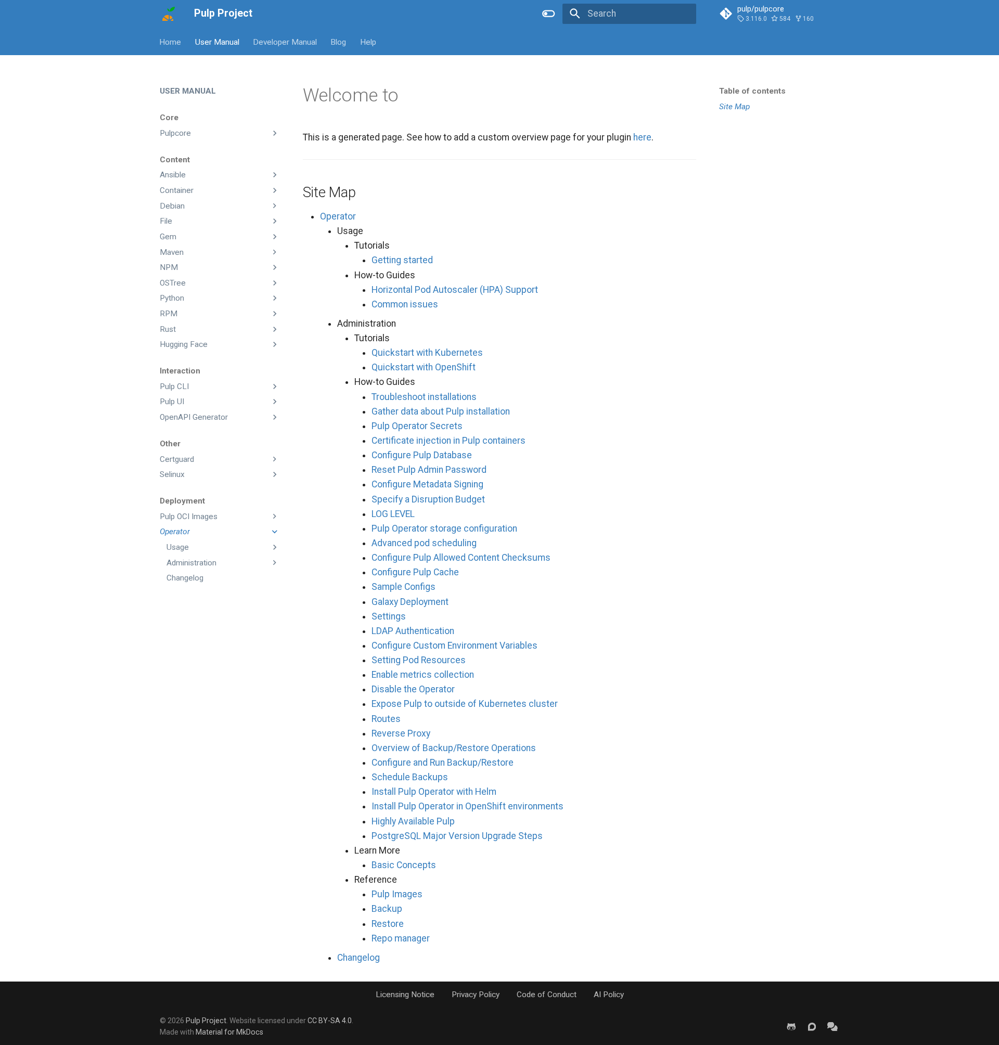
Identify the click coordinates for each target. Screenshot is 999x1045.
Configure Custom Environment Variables (454, 645)
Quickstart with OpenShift (424, 367)
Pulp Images (397, 894)
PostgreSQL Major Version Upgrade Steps (457, 836)
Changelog (358, 957)
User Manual (217, 41)
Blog (339, 41)
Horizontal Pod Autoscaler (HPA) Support (455, 290)
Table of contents (752, 91)
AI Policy (609, 994)
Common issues (405, 304)
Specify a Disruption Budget (428, 499)
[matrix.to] (833, 1026)
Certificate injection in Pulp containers (449, 440)
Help (368, 41)
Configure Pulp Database (422, 455)
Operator (338, 216)
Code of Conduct (547, 994)
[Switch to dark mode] (548, 13)
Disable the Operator (413, 689)
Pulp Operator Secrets (417, 426)
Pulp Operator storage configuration (444, 528)
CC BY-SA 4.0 (330, 1020)
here (642, 137)
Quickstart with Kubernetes (427, 352)
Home (171, 41)
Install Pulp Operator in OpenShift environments (467, 806)
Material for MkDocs (229, 1032)
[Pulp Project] (168, 13)
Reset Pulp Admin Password (429, 470)
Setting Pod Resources (419, 660)
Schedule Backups (410, 777)
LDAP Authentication (413, 631)
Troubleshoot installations (424, 397)
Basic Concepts (404, 865)
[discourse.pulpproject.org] (812, 1026)
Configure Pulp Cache (415, 572)
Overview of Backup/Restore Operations (454, 748)
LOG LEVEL (393, 514)
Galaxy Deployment (410, 602)
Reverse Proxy (401, 733)
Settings (389, 616)
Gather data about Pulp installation (441, 411)
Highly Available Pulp (413, 821)
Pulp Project (206, 1020)
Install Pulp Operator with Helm (434, 791)
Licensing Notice (405, 994)
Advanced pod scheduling (424, 543)
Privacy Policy (475, 994)
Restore (388, 924)
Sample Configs (404, 587)
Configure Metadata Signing (427, 484)
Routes (386, 719)
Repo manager (401, 938)
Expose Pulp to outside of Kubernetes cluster (465, 704)
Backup (387, 909)
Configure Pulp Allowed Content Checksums (461, 557)
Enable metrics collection (423, 674)
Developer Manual (285, 41)
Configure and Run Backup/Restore (443, 762)
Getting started (402, 260)
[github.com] (791, 1026)
